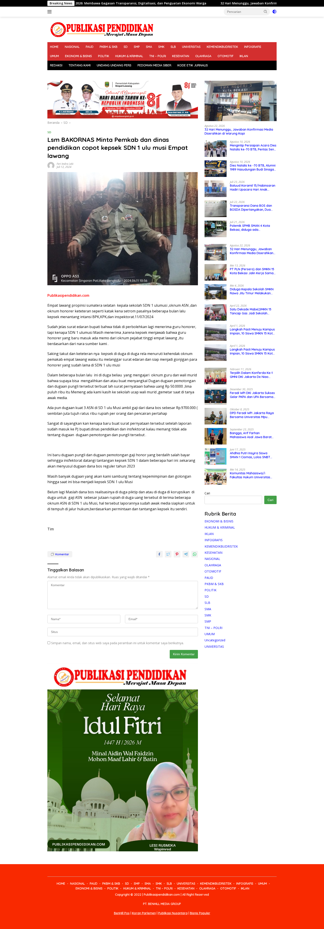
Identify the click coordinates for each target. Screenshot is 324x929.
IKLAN (244, 56)
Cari (207, 493)
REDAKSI (56, 65)
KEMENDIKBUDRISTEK (222, 47)
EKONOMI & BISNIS (78, 56)
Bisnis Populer (200, 913)
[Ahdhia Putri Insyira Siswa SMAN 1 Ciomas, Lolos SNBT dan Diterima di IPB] (216, 456)
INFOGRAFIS (252, 47)
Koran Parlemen (144, 913)
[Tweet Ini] (168, 554)
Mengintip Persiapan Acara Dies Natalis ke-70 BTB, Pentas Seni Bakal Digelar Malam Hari (253, 147)
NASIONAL (72, 47)
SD (126, 47)
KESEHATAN (180, 56)
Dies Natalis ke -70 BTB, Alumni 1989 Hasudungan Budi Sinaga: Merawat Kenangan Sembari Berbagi (253, 167)
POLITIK (103, 56)
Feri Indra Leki (65, 164)
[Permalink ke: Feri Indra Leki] (50, 165)
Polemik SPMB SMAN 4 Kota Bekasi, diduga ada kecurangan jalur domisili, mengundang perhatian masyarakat (250, 228)
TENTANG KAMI (80, 65)
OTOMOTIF (225, 56)
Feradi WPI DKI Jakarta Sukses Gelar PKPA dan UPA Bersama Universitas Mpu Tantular (252, 395)
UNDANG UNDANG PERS (114, 65)
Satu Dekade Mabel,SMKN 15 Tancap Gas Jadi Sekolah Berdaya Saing (250, 311)
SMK (161, 47)
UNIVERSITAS (191, 47)
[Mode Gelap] (274, 11)
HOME (54, 47)
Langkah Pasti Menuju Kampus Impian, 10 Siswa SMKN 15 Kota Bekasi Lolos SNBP (252, 331)
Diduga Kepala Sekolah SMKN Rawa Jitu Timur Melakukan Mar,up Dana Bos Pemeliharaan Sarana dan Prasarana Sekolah (253, 291)
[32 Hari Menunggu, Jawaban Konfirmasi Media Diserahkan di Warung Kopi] (241, 101)
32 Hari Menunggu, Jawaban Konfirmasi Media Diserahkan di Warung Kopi (233, 3)
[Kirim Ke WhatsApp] (194, 554)
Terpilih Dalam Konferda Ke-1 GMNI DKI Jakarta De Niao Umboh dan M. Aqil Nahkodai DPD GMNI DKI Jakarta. (251, 375)
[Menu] (50, 11)
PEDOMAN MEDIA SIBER (154, 65)
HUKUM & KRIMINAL (129, 56)
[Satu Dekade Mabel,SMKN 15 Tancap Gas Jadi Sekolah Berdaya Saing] (216, 312)
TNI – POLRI (157, 56)
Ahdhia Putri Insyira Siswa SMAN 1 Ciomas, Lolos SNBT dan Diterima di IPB (250, 455)
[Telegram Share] (185, 554)
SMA (149, 47)
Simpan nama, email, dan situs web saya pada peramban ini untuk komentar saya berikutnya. (117, 643)
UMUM (54, 56)
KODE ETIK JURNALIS (192, 65)
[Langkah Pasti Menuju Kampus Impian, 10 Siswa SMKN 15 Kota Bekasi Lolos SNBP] (216, 332)
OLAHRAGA (203, 56)
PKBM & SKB (108, 47)
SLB (173, 47)
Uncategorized (215, 640)
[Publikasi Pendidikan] (101, 29)
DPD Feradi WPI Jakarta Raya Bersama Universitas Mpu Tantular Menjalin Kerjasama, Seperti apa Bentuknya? (252, 415)
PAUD (89, 47)
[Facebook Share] (159, 554)
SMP (137, 47)
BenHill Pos (122, 913)
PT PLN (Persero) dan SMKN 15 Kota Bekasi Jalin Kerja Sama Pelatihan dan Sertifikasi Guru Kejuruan (252, 271)
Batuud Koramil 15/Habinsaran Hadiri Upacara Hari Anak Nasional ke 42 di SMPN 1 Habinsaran (252, 187)
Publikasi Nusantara (173, 913)
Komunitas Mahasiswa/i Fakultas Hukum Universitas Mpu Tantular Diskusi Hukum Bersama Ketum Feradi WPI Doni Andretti (250, 475)
